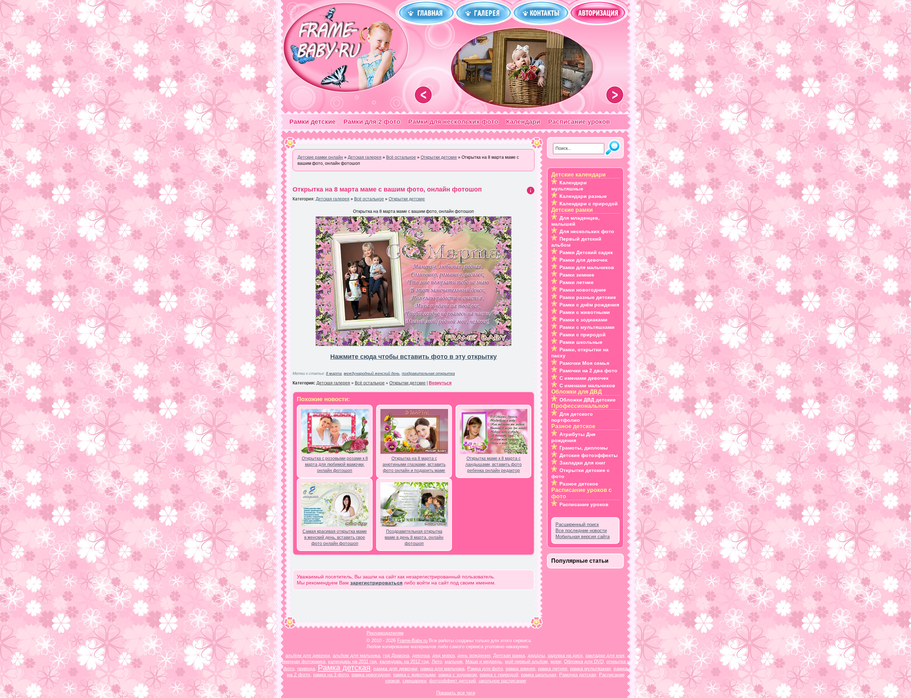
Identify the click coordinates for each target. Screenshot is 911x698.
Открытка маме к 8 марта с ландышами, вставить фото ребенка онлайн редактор (493, 464)
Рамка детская (344, 667)
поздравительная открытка (428, 373)
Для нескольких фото (586, 231)
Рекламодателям (385, 633)
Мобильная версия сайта (582, 536)
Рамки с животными (584, 312)
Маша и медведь (483, 661)
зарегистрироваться (376, 583)
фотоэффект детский (452, 680)
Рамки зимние (576, 275)
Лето (437, 661)
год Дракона (396, 655)
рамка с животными (414, 674)
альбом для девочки (307, 655)
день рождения (474, 655)
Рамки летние (576, 282)
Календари (523, 121)
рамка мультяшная (590, 668)
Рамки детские (312, 121)
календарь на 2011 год (352, 661)
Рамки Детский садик (586, 252)
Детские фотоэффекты (588, 455)
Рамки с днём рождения (589, 305)
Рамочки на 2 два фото (588, 370)
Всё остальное (369, 198)
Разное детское (578, 484)
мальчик (454, 661)
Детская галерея (332, 198)
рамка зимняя (520, 668)
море (556, 661)
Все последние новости (581, 530)
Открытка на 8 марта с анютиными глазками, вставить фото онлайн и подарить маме (414, 464)
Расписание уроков (579, 121)
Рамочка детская (577, 674)
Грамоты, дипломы (583, 448)
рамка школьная (538, 674)
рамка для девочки (395, 668)
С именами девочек (584, 378)
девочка (421, 655)
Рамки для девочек (583, 260)
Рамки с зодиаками (583, 319)
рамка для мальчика (442, 668)
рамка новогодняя (371, 674)
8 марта (334, 373)
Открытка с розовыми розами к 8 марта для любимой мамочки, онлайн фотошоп (335, 464)
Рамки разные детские (587, 297)
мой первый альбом (526, 661)
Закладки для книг (582, 463)
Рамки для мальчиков (586, 267)
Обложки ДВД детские (587, 400)
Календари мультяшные (569, 185)
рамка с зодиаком (457, 674)
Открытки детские (407, 198)
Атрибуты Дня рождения (573, 437)
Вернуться (440, 383)
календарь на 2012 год (404, 661)
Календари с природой (588, 203)
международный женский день (372, 373)
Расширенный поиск (577, 524)
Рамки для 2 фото (371, 121)
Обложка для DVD (584, 661)
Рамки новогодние (582, 290)
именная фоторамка (303, 661)
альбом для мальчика (356, 655)
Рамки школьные (580, 342)
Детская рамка (509, 655)
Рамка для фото (485, 668)
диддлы (536, 655)
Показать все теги (455, 693)
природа (306, 668)
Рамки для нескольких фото (453, 121)
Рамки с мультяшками (587, 327)
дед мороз (443, 655)
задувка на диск (565, 655)
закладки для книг (604, 655)
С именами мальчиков (587, 385)
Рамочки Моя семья (584, 363)
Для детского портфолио (572, 417)
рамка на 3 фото (331, 674)
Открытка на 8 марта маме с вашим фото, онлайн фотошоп (387, 189)
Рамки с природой (582, 334)
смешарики (414, 680)
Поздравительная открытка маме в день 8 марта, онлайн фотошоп (414, 537)
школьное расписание (502, 680)
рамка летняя (552, 668)
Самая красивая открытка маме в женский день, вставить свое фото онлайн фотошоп (334, 537)
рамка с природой (499, 674)
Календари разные (583, 196)
